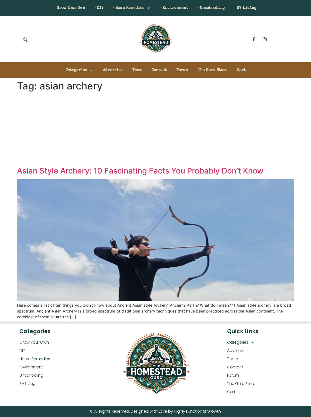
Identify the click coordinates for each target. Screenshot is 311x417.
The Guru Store (212, 70)
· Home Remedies (128, 8)
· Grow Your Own (70, 8)
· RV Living (245, 8)
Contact (159, 70)
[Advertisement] (155, 130)
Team (137, 70)
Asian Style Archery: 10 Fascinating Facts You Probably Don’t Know (140, 170)
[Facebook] (254, 39)
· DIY (99, 8)
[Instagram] (264, 39)
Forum (182, 70)
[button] (25, 40)
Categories (76, 70)
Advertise (113, 70)
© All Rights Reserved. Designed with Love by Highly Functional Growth (155, 411)
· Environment (174, 8)
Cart (241, 70)
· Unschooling (211, 8)
